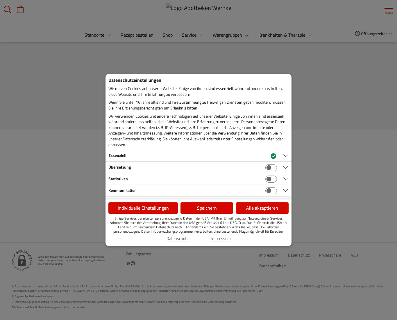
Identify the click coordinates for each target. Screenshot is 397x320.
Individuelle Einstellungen (143, 207)
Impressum (221, 238)
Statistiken (118, 179)
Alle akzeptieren (262, 207)
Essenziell (117, 155)
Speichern (207, 207)
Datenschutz (177, 238)
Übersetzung (119, 167)
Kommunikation (122, 190)
